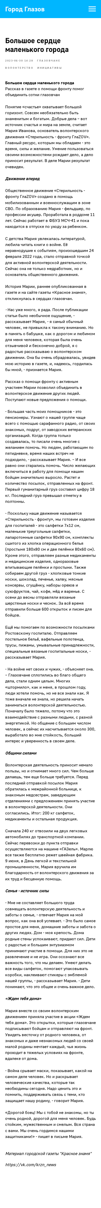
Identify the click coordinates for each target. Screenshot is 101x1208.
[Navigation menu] (92, 9)
